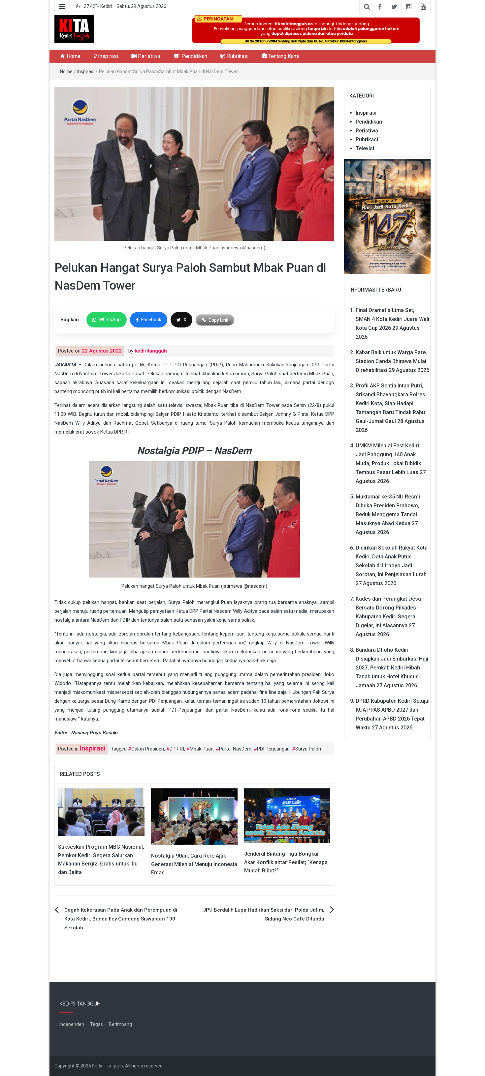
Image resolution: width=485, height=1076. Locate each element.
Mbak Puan (201, 749)
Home (73, 56)
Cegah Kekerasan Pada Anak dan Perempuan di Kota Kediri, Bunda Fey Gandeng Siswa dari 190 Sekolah (120, 919)
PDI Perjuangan (273, 749)
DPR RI (177, 749)
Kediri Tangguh (107, 1065)
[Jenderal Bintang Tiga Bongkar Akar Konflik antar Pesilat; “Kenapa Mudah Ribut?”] (287, 815)
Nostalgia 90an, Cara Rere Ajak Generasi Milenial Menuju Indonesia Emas (194, 864)
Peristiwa (148, 56)
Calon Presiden (147, 749)
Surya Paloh (308, 749)
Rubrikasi (237, 56)
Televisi (365, 148)
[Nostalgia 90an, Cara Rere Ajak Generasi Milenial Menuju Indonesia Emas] (194, 816)
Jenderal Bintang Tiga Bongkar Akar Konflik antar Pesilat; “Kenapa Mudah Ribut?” (286, 862)
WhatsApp (110, 319)
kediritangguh (151, 351)
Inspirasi (107, 56)
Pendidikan (193, 56)
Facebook (151, 319)
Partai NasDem (235, 749)
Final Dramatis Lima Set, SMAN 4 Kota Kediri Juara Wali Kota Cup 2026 (392, 319)
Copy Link (218, 320)
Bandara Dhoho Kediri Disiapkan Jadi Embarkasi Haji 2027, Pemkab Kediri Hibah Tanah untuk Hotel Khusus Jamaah (392, 668)
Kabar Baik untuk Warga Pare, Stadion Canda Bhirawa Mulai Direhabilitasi (391, 361)
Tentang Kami (283, 56)
